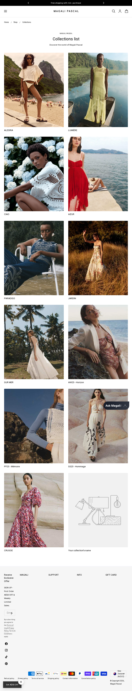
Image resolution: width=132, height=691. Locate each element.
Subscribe (65, 346)
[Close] (98, 319)
